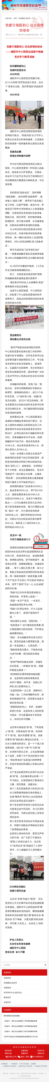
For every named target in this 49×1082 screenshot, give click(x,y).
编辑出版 (8, 1053)
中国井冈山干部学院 (25, 1066)
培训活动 (40, 1050)
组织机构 (8, 1050)
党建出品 (40, 1053)
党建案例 (7, 988)
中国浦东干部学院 (40, 1066)
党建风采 (7, 1002)
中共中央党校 (24, 1064)
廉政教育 (7, 997)
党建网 (33, 1064)
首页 (15, 18)
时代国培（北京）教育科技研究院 (20, 1073)
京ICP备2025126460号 (32, 1078)
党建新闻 (7, 978)
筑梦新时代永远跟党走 (13, 993)
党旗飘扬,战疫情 (25, 18)
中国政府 (14, 1064)
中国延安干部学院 (9, 1066)
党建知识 (24, 1053)
